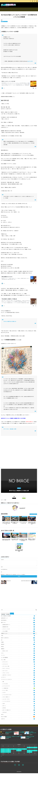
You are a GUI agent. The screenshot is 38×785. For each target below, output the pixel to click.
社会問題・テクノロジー (4, 21)
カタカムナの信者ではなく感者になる (10, 321)
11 (8, 752)
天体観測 (17, 643)
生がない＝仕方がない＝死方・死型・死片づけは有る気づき (6, 525)
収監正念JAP (9, 582)
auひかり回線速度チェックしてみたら (21, 734)
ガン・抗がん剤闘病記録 (17, 659)
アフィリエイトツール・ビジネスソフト (17, 681)
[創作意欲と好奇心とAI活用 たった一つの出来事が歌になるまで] (32, 522)
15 (29, 752)
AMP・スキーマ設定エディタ (18, 711)
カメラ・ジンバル (18, 672)
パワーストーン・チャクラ (18, 630)
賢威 (18, 683)
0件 (5, 501)
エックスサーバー (17, 678)
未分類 (17, 637)
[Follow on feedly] (32, 1)
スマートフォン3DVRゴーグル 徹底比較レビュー (10, 734)
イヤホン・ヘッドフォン (18, 674)
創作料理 (17, 648)
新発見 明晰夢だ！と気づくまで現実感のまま (15, 524)
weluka (18, 705)
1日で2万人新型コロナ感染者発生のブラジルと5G (15, 541)
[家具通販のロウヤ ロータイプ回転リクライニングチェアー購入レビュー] (19, 481)
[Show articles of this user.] (10, 510)
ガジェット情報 (19, 488)
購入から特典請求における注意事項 (17, 617)
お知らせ (17, 716)
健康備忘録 (17, 650)
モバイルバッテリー (18, 663)
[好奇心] (8, 5)
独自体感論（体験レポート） (15, 518)
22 (29, 753)
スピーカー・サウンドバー (18, 670)
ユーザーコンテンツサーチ (18, 687)
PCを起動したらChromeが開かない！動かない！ (30, 738)
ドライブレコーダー (18, 665)
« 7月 (1, 757)
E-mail (2, 571)
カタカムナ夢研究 (18, 632)
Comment (2, 561)
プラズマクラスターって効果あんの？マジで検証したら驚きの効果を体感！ (13, 738)
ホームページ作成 (18, 692)
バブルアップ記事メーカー (18, 698)
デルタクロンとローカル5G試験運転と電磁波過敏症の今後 (6, 541)
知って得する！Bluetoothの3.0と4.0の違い (32, 734)
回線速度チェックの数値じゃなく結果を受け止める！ (32, 541)
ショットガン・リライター (18, 700)
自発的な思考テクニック (7, 518)
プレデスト (18, 694)
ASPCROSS (18, 709)
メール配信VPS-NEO (18, 689)
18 (8, 753)
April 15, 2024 (30, 61)
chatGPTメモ (17, 720)
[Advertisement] (19, 451)
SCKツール (18, 707)
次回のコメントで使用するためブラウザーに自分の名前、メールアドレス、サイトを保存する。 (14, 576)
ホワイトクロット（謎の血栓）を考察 (10, 429)
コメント (3, 501)
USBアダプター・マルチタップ (18, 676)
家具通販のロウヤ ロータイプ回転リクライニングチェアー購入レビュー (19, 491)
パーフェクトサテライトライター (18, 696)
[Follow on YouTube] (19, 766)
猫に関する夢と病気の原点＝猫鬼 (26, 582)
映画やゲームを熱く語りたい (17, 639)
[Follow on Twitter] (30, 1)
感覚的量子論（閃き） (24, 518)
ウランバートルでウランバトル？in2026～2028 (23, 524)
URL (1, 573)
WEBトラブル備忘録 (17, 718)
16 (34, 752)
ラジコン (17, 654)
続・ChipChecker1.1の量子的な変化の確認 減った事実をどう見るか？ (23, 541)
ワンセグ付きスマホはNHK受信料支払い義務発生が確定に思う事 (19, 552)
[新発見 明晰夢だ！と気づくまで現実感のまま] (15, 522)
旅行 (17, 641)
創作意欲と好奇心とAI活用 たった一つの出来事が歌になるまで (32, 525)
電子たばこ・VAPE (18, 652)
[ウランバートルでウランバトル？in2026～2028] (23, 522)
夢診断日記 (17, 646)
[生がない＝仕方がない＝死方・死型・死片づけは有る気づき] (6, 522)
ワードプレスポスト (18, 685)
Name (1, 568)
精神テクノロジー (17, 624)
